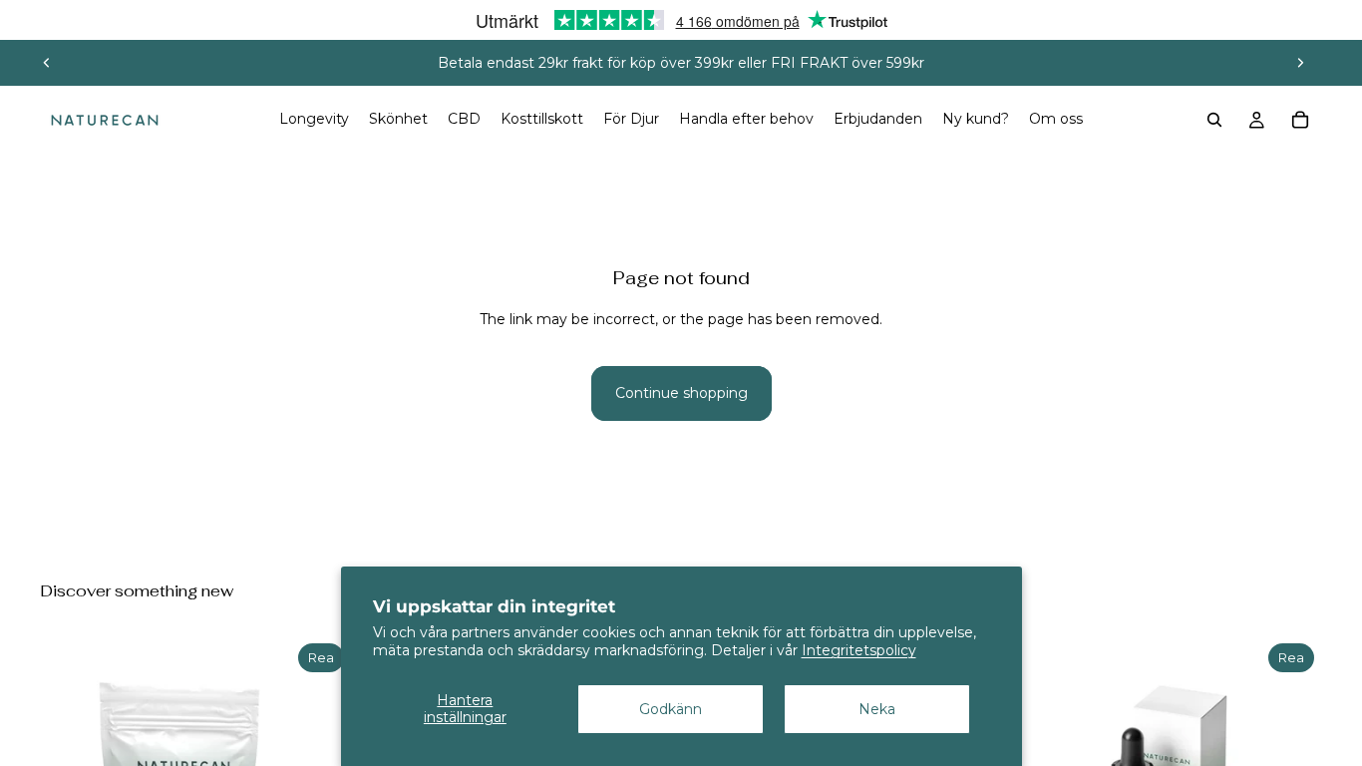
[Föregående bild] (47, 63)
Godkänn (670, 709)
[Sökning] (1214, 120)
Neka (876, 709)
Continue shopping (681, 393)
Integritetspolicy (859, 650)
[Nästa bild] (1300, 63)
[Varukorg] (1300, 120)
